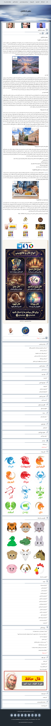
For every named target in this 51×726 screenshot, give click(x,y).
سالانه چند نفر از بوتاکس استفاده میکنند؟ (39, 647)
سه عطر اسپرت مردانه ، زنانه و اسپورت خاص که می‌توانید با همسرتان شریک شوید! (32, 634)
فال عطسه (45, 697)
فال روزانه (32, 2)
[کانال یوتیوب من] (15, 715)
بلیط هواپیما (46, 172)
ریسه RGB (45, 444)
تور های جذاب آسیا (43, 637)
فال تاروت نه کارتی (43, 609)
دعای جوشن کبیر (44, 417)
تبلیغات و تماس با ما (7, 2)
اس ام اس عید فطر (43, 350)
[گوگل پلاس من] (18, 715)
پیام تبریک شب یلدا (43, 669)
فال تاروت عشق (44, 615)
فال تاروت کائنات (43, 593)
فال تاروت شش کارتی (43, 607)
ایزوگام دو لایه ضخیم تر (42, 650)
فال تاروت (37, 2)
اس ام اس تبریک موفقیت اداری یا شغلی (40, 361)
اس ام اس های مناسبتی (24, 2)
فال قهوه (45, 386)
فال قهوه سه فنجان (43, 389)
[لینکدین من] (11, 715)
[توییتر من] (22, 715)
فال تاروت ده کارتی (43, 612)
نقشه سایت (21, 722)
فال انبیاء (45, 378)
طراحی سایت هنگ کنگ (43, 645)
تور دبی (7, 44)
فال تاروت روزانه (44, 585)
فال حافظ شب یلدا (43, 667)
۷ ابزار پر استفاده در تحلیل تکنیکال (41, 642)
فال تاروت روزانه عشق (43, 617)
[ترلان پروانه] (25, 26)
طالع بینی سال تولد (43, 577)
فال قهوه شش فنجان (43, 392)
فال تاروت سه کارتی (43, 599)
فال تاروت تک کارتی (43, 596)
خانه (47, 2)
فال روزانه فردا (44, 706)
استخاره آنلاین (15, 2)
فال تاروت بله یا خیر (43, 620)
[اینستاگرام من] (29, 715)
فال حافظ (42, 2)
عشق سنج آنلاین (44, 436)
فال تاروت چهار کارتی (43, 601)
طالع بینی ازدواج (44, 408)
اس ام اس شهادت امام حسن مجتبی (40, 356)
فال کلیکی (45, 428)
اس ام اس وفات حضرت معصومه (41, 353)
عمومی (41, 338)
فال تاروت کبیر (44, 588)
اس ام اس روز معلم (43, 359)
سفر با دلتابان (26, 11)
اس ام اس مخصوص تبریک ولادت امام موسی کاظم (38, 348)
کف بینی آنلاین (44, 400)
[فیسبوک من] (32, 715)
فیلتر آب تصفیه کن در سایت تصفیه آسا (40, 631)
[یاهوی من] (39, 715)
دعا (46, 419)
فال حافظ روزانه (44, 664)
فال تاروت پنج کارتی (43, 604)
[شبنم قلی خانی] (10, 26)
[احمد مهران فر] (41, 26)
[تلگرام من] (36, 715)
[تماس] (25, 715)
